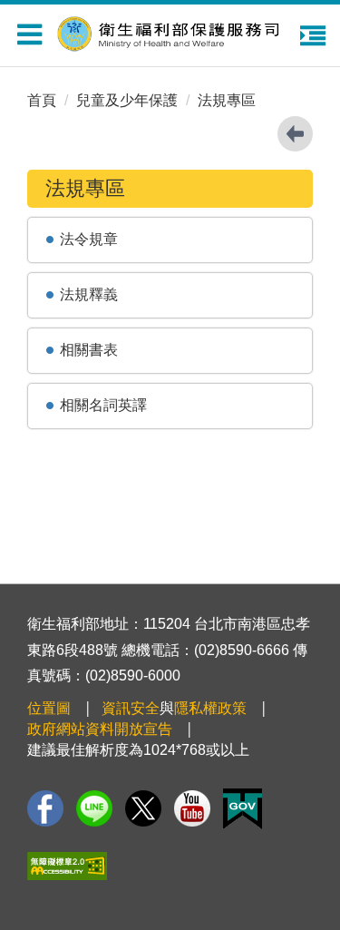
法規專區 (227, 100)
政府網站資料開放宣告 (99, 729)
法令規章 (89, 239)
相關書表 (89, 349)
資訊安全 (131, 708)
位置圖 (49, 708)
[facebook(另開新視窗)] (45, 808)
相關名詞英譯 (103, 405)
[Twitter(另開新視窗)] (143, 808)
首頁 (41, 100)
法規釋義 (89, 294)
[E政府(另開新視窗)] (242, 808)
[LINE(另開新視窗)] (94, 808)
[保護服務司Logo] (179, 31)
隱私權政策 (210, 708)
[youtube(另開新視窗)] (192, 808)
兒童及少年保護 (127, 100)
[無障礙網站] (67, 866)
